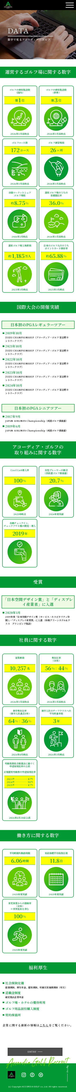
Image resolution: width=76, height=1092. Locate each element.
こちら (44, 1025)
